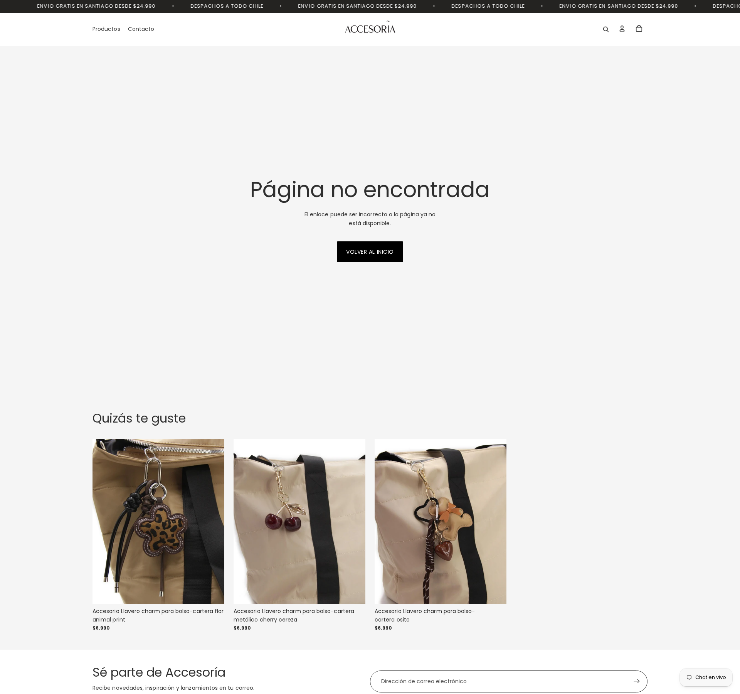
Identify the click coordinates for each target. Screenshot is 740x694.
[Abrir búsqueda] (605, 29)
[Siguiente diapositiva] (212, 521)
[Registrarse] (636, 681)
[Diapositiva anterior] (104, 521)
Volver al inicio (370, 252)
